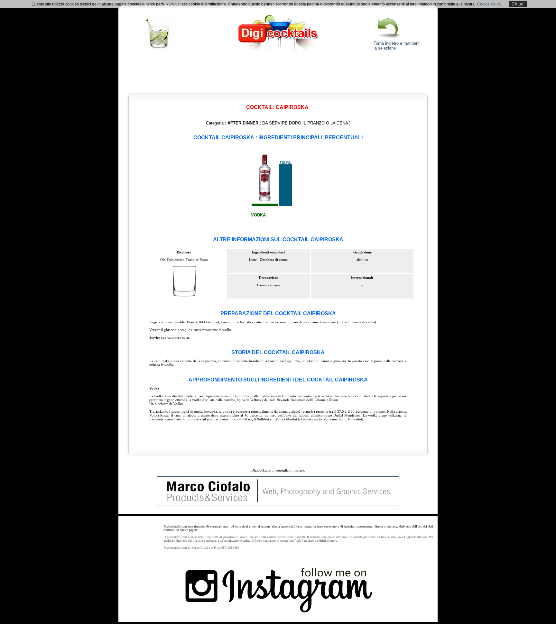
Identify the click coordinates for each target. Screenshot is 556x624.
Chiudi (518, 3)
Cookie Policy (489, 4)
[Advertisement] (278, 74)
